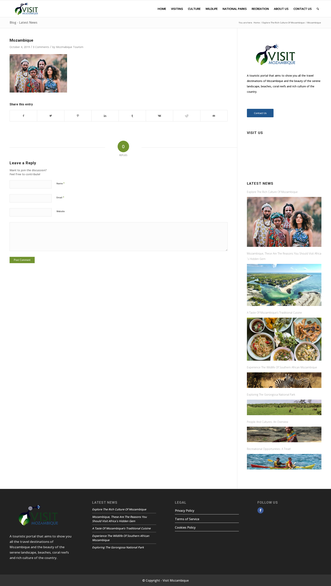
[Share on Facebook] (23, 115)
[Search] (317, 8)
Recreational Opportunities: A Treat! (269, 449)
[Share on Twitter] (50, 115)
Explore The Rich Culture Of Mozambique (272, 192)
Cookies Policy (185, 527)
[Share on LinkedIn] (105, 115)
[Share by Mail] (213, 115)
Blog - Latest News (23, 22)
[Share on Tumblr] (132, 115)
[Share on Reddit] (186, 115)
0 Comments (41, 47)
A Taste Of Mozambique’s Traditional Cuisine (274, 312)
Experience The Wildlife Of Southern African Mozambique (282, 367)
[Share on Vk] (159, 115)
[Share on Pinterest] (77, 115)
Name (61, 183)
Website (61, 211)
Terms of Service (187, 519)
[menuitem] (162, 8)
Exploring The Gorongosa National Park (271, 394)
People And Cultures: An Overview (267, 422)
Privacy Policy (184, 510)
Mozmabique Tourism (69, 47)
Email (60, 197)
